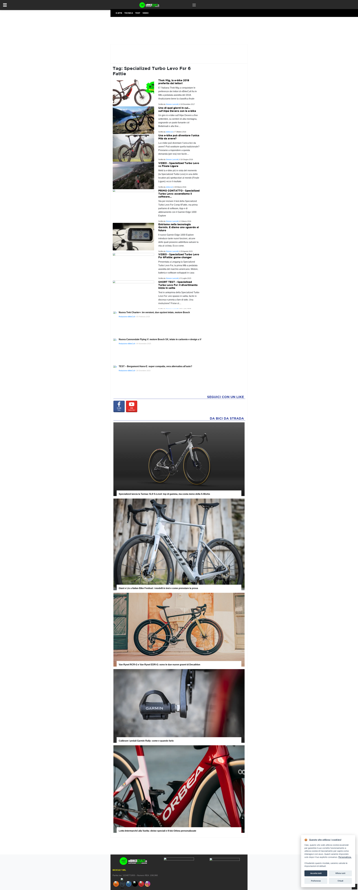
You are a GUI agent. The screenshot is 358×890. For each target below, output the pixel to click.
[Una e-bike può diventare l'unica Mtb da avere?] (133, 147)
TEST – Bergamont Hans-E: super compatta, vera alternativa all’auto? (155, 366)
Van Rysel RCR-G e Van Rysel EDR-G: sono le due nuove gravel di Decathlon (159, 664)
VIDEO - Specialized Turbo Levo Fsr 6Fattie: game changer (178, 256)
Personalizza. (345, 857)
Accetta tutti (316, 873)
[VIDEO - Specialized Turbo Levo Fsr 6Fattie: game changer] (133, 266)
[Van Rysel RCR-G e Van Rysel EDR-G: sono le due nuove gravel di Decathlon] (179, 629)
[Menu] (5, 5)
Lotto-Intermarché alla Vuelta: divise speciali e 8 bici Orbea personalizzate (157, 831)
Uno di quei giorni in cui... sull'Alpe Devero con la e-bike (177, 109)
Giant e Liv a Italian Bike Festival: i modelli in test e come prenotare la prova (158, 588)
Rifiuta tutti (340, 873)
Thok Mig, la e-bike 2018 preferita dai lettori (173, 82)
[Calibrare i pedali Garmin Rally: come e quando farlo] (179, 706)
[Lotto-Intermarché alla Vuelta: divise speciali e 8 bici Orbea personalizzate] (179, 789)
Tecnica (128, 13)
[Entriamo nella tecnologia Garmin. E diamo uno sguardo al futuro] (133, 236)
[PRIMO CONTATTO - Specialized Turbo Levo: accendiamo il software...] (133, 203)
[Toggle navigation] (194, 5)
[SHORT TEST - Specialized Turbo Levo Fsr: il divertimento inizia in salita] (133, 294)
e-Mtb (119, 13)
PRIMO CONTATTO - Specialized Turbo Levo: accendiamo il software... (179, 193)
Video (146, 13)
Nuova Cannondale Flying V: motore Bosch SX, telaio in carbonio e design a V (160, 339)
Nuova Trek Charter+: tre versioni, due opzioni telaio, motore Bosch (154, 312)
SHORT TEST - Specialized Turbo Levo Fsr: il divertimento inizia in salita (178, 284)
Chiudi (340, 881)
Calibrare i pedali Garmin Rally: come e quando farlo (146, 741)
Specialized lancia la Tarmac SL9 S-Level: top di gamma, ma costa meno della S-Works (164, 494)
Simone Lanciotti (172, 104)
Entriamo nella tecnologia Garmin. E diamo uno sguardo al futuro (178, 227)
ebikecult (169, 132)
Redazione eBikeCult (127, 317)
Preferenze (316, 881)
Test (137, 13)
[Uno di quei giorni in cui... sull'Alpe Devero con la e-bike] (133, 120)
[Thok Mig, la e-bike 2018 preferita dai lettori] (133, 92)
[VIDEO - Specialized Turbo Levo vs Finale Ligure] (133, 175)
